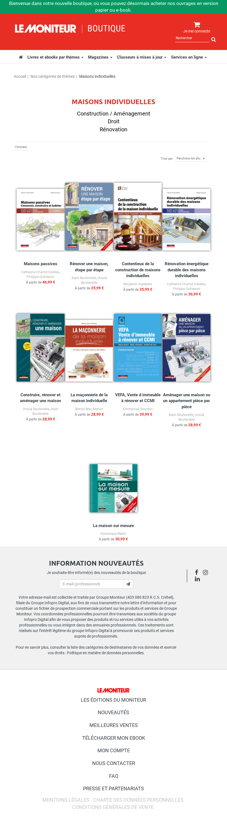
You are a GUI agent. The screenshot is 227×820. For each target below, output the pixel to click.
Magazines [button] (99, 57)
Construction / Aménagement (113, 113)
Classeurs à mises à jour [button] (140, 57)
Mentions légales (65, 800)
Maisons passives (40, 263)
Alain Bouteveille (83, 278)
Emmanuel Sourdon (138, 409)
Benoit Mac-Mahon (89, 409)
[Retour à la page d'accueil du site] (70, 27)
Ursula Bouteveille (36, 409)
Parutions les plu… (190, 158)
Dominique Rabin (113, 534)
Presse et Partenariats (113, 788)
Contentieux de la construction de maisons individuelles (138, 269)
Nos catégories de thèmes (52, 76)
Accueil (20, 76)
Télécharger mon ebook (113, 738)
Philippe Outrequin (40, 277)
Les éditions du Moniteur (113, 700)
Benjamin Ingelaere (137, 284)
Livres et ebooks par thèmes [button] (54, 57)
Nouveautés (113, 712)
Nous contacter (113, 763)
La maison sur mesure (113, 525)
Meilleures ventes (113, 725)
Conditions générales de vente (113, 807)
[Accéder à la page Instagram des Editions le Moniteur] (207, 573)
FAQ (113, 776)
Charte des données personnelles (138, 800)
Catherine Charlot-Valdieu (40, 272)
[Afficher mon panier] (195, 24)
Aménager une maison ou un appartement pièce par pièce (186, 400)
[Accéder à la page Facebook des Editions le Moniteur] (198, 573)
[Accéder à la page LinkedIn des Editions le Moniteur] (199, 579)
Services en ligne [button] (187, 57)
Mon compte (113, 750)
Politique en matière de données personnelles (105, 653)
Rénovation (113, 129)
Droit (114, 121)
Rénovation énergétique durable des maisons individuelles (186, 269)
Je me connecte (196, 31)
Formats (21, 147)
